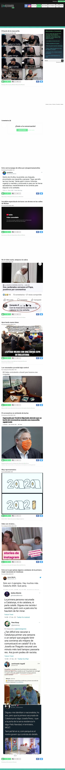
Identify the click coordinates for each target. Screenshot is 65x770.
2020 (3, 519)
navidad (19, 565)
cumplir (10, 565)
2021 (6, 519)
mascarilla (18, 84)
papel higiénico (20, 519)
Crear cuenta (31, 130)
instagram (15, 565)
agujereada (4, 463)
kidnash (4, 170)
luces (20, 235)
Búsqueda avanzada (59, 62)
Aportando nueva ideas (10, 322)
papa (24, 317)
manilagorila (5, 369)
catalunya (4, 762)
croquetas (24, 408)
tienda (23, 84)
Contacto (47, 104)
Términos (54, 104)
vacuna (25, 361)
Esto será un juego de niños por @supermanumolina (21, 168)
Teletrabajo (51, 5)
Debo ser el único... (9, 524)
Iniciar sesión (22, 130)
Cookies (61, 104)
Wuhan (23, 235)
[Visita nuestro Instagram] (29, 5)
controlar (13, 408)
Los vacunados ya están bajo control (15, 368)
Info (57, 5)
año (9, 519)
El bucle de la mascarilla (10, 31)
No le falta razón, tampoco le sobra (15, 260)
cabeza (3, 317)
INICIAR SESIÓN (61, 1)
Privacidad (58, 104)
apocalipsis (4, 196)
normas (24, 565)
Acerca (50, 104)
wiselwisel (5, 324)
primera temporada (18, 361)
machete (21, 196)
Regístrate (55, 1)
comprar (4, 84)
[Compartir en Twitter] (41, 82)
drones (9, 235)
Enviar (61, 5)
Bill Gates (8, 408)
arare (4, 574)
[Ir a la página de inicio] (8, 5)
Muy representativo (9, 470)
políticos (27, 463)
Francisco (15, 317)
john (4, 261)
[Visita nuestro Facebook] (26, 5)
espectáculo (15, 235)
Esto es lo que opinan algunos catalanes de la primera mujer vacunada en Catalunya (22, 571)
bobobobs (5, 415)
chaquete (10, 196)
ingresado (16, 463)
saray (4, 205)
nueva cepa (10, 361)
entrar (14, 84)
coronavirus (9, 84)
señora (29, 408)
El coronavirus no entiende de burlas (15, 413)
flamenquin (5, 33)
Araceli (3, 408)
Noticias (34, 5)
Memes (39, 5)
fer (3, 471)
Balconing (44, 5)
